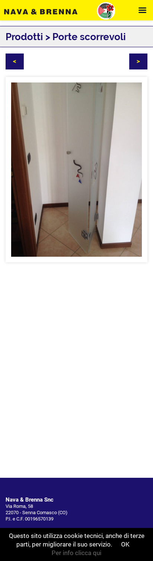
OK (125, 544)
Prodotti (24, 36)
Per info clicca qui (76, 553)
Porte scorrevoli (89, 36)
